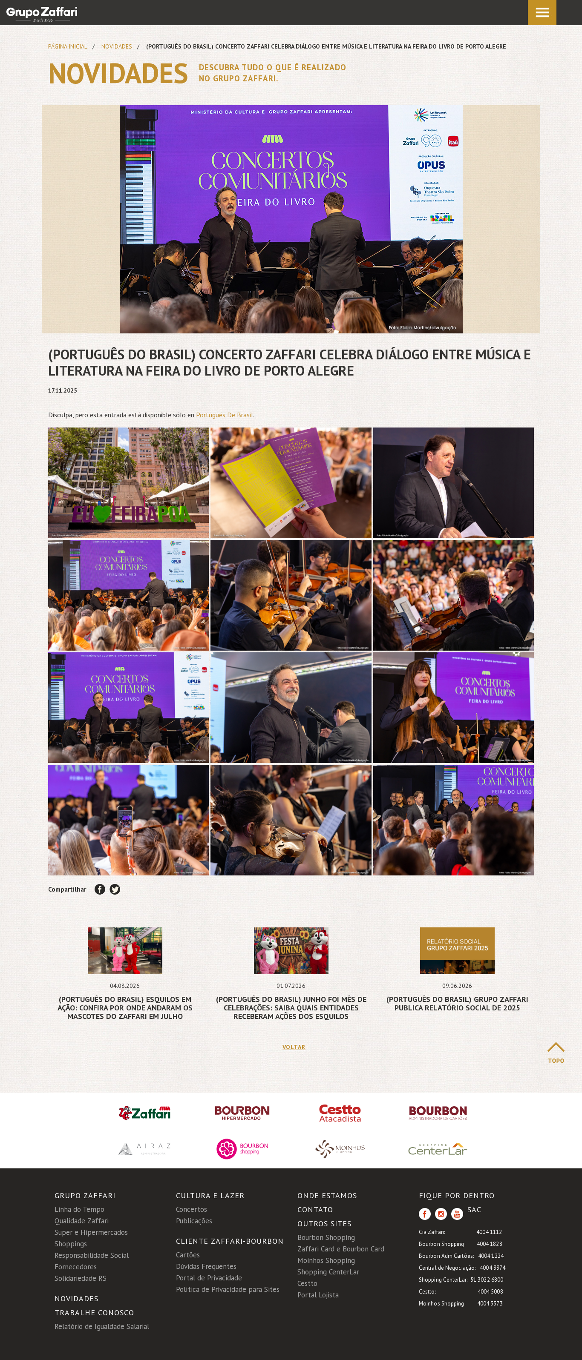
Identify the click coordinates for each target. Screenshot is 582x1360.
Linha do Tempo (79, 1209)
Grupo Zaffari (41, 14)
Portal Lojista (318, 1295)
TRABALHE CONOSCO (94, 1312)
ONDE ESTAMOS (327, 1195)
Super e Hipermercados (91, 1232)
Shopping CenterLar (328, 1272)
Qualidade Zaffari (82, 1220)
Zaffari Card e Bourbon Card (340, 1249)
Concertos (191, 1209)
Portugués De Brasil (224, 414)
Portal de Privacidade (209, 1278)
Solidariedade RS (81, 1278)
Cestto (307, 1283)
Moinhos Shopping (326, 1260)
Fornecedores (76, 1266)
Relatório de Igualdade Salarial (102, 1326)
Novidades (116, 46)
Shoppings (71, 1243)
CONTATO (315, 1209)
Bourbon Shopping (326, 1237)
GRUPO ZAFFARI (85, 1195)
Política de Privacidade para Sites (227, 1289)
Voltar (291, 1047)
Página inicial (67, 46)
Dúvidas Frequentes (206, 1266)
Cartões (188, 1255)
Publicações (194, 1220)
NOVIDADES (76, 1298)
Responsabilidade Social (92, 1255)
